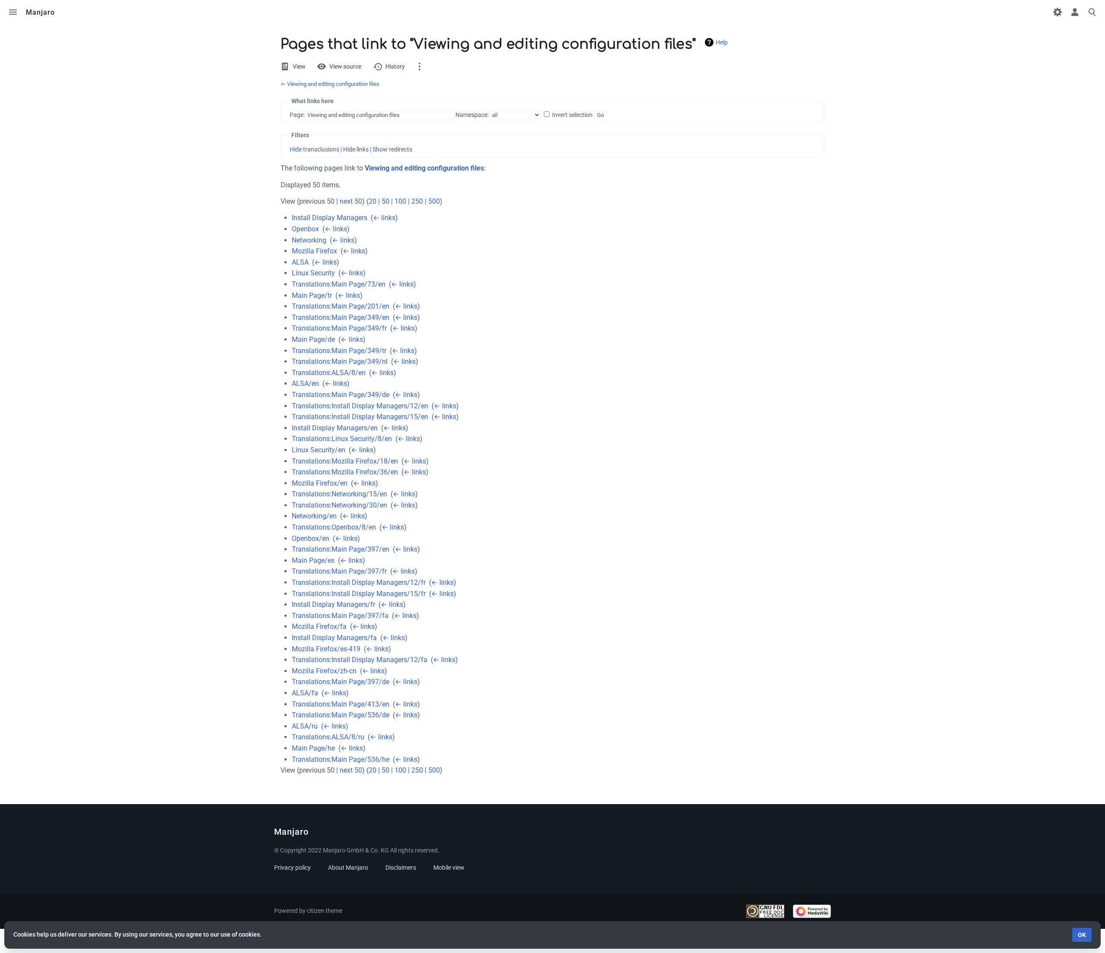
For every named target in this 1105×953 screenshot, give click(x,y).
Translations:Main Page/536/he (340, 759)
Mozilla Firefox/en (319, 483)
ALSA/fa (305, 693)
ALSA (300, 262)
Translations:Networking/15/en (339, 494)
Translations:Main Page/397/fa (340, 616)
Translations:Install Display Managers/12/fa (359, 660)
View (299, 66)
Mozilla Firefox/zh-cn (324, 671)
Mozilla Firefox (314, 251)
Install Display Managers (329, 218)
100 (400, 201)
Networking (309, 240)
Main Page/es (313, 560)
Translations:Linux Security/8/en (342, 439)
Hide (296, 149)
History (395, 66)
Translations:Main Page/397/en (340, 549)
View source (345, 66)
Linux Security (313, 273)
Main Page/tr (312, 295)
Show (380, 149)
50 (385, 201)
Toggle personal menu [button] (1074, 12)
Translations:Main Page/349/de (340, 395)
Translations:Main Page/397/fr (339, 571)
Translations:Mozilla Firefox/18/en (345, 461)
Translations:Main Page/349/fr (339, 328)
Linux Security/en (318, 450)
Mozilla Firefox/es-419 (326, 649)
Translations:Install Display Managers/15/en (360, 417)
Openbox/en (310, 538)
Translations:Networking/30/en (339, 505)
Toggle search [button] (1092, 12)
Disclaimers (400, 867)
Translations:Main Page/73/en (338, 284)
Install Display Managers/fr (333, 604)
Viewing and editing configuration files (333, 84)
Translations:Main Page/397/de (340, 682)
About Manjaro (348, 867)
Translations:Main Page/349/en (340, 317)
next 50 (351, 201)
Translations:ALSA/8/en (329, 373)
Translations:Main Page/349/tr (339, 351)
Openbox (305, 229)
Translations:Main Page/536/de (340, 715)
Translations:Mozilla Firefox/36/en (345, 472)
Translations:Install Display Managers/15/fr (359, 594)
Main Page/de (313, 339)
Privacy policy (292, 867)
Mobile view (448, 867)
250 (417, 201)
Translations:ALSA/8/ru (328, 737)
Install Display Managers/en (335, 428)
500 (434, 201)
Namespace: (472, 114)
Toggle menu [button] (13, 12)
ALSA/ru (305, 726)
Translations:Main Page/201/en (340, 306)
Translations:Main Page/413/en (340, 704)
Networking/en (314, 516)
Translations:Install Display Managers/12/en (360, 406)
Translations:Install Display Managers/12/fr (359, 582)
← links (384, 218)
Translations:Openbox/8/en (334, 527)
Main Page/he (313, 748)
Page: (297, 114)
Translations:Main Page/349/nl (340, 361)
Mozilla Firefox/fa (319, 626)
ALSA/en (305, 383)
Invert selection (572, 114)
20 (372, 201)
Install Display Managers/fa (334, 638)
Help (722, 42)
